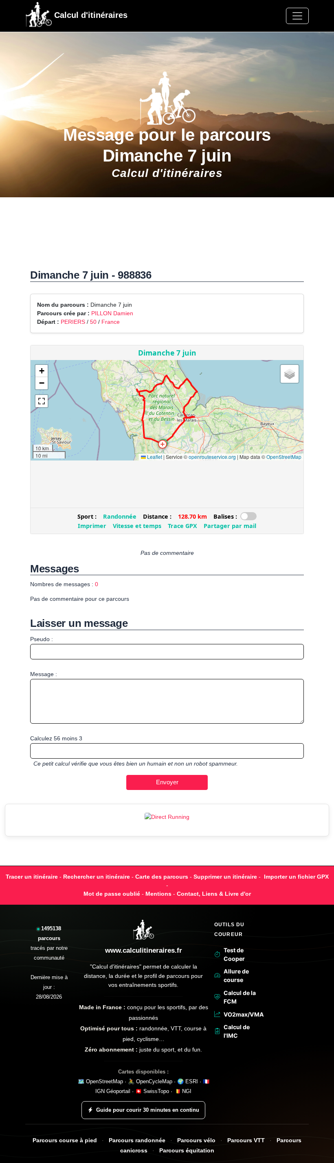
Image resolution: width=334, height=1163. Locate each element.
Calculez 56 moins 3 (56, 738)
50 (93, 322)
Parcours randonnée (137, 1140)
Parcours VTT (246, 1140)
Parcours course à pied (65, 1140)
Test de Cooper (234, 954)
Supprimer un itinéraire (225, 876)
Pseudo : (41, 639)
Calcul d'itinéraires (89, 15)
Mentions (158, 893)
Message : (43, 674)
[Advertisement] (167, 237)
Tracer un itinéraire (32, 876)
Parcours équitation (186, 1151)
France (110, 322)
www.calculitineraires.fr (143, 950)
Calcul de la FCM (240, 997)
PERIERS (74, 322)
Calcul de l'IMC (237, 1031)
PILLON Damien (112, 313)
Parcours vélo (196, 1140)
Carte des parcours (161, 876)
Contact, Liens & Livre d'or (214, 893)
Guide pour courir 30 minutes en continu (147, 1110)
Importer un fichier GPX (296, 876)
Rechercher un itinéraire (96, 876)
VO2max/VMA (242, 1014)
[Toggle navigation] (297, 16)
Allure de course (236, 975)
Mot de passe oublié (112, 893)
